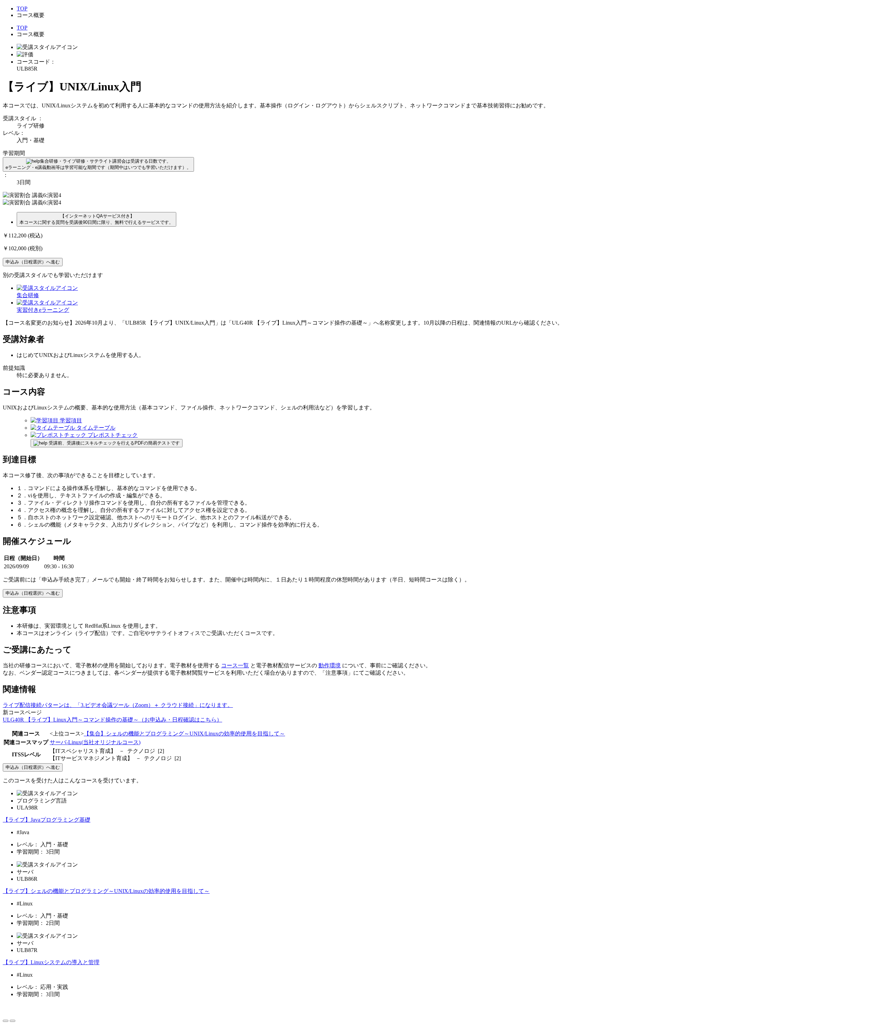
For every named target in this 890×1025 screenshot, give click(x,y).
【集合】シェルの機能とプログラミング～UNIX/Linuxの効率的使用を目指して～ (184, 734)
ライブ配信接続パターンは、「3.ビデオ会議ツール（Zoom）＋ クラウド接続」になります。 (118, 705)
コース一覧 (235, 665)
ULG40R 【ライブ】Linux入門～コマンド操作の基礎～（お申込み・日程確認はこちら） (112, 720)
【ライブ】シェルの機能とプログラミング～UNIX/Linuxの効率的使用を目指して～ (106, 891)
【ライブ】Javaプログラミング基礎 (46, 820)
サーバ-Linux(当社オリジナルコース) (95, 742)
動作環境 (329, 665)
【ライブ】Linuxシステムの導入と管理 (51, 962)
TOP (22, 8)
